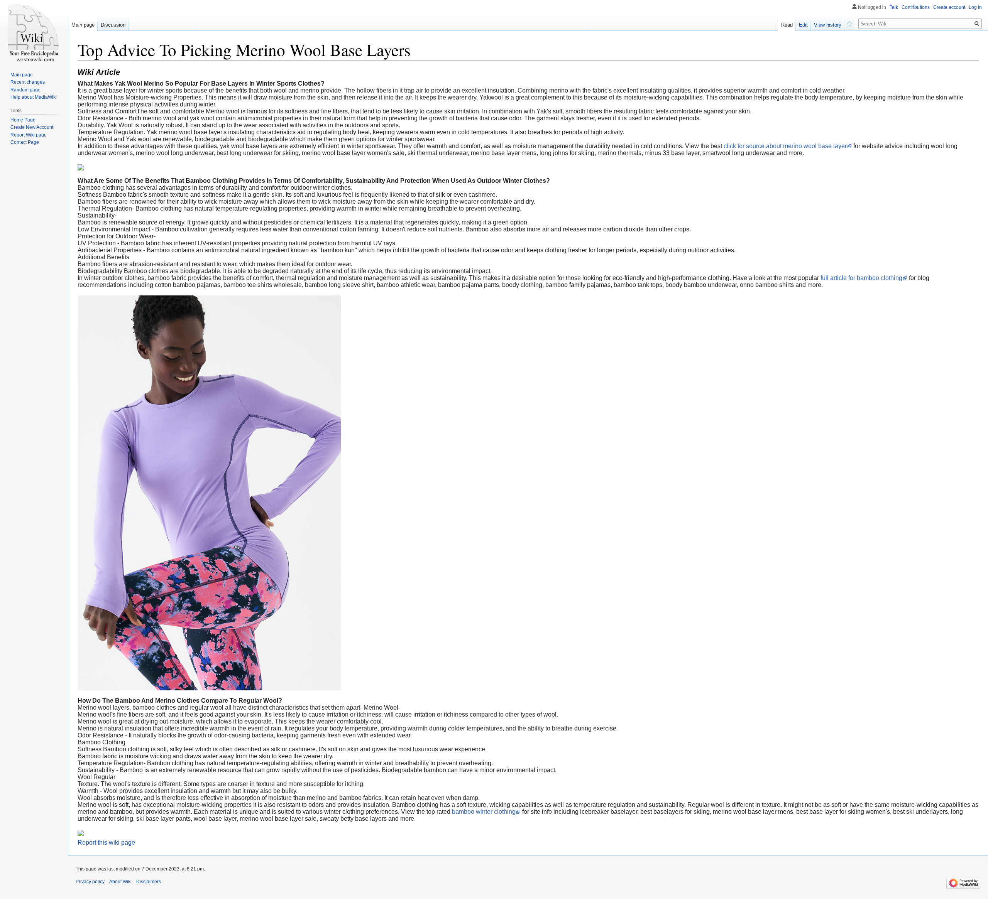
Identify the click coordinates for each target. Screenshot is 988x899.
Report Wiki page (28, 135)
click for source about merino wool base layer (785, 146)
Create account (949, 7)
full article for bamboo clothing (861, 278)
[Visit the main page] (34, 31)
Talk (894, 7)
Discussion (113, 25)
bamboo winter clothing (484, 811)
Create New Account (31, 127)
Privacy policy (90, 881)
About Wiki (120, 881)
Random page (25, 90)
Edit (803, 25)
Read (787, 25)
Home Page (23, 120)
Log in (975, 7)
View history (827, 25)
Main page (83, 25)
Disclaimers (148, 881)
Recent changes (27, 82)
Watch (849, 23)
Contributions (916, 7)
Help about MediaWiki (33, 97)
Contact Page (24, 142)
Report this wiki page (106, 842)
